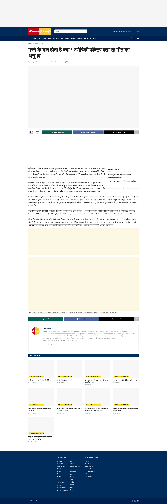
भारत (40, 38)
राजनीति (72, 484)
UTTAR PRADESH (62, 490)
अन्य (85, 38)
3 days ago (89, 413)
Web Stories (94, 38)
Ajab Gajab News (38, 312)
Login (137, 31)
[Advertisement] (83, 13)
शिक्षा (71, 490)
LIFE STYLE (60, 483)
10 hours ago (33, 382)
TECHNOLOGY (61, 488)
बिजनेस (67, 38)
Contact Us (88, 469)
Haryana (59, 474)
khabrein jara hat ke (75, 312)
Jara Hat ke (63, 312)
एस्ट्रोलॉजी (56, 38)
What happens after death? (109, 312)
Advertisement (89, 466)
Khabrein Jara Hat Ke (38, 43)
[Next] (124, 188)
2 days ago (117, 382)
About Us (88, 464)
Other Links (88, 474)
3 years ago (43, 62)
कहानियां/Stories (75, 466)
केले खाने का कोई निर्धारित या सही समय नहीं (125, 380)
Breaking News (61, 466)
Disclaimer (88, 476)
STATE (59, 485)
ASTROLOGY (61, 461)
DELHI (59, 471)
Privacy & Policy (90, 471)
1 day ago (89, 384)
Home (35, 38)
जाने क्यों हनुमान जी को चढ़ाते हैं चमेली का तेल (119, 175)
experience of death (51, 312)
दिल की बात (79, 38)
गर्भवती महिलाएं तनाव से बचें (114, 178)
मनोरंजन (73, 38)
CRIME (59, 469)
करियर (72, 464)
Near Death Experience (91, 312)
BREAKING (60, 464)
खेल (62, 38)
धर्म (71, 474)
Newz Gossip (36, 501)
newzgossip (33, 62)
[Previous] (121, 188)
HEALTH (59, 476)
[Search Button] (85, 31)
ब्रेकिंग (49, 38)
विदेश (44, 38)
